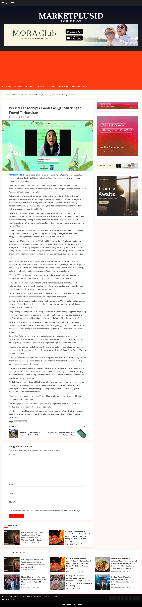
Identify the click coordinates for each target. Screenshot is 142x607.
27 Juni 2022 (25, 117)
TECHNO (51, 87)
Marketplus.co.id (16, 175)
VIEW (85, 87)
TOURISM (40, 87)
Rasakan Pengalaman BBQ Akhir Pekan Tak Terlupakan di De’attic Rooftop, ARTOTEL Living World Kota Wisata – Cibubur (77, 536)
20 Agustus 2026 (119, 571)
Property (76, 87)
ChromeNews (66, 604)
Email (11, 493)
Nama (12, 484)
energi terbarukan (20, 422)
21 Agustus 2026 (29, 543)
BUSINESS (18, 87)
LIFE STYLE (29, 87)
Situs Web (13, 502)
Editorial (14, 117)
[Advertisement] (71, 67)
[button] (138, 87)
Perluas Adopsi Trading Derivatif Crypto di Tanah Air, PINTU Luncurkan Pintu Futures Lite (124, 580)
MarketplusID (71, 16)
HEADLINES (6, 87)
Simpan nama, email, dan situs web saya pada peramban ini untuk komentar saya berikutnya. (45, 510)
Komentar (13, 454)
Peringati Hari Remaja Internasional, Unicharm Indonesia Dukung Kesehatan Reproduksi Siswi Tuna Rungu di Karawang (79, 581)
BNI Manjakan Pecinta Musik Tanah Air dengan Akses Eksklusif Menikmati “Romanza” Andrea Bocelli (34, 563)
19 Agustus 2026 (119, 587)
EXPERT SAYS (63, 87)
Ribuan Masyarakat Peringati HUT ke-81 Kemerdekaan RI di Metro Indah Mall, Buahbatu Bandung (33, 580)
